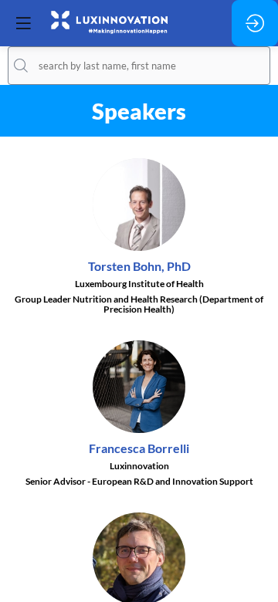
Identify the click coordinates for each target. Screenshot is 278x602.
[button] (23, 23)
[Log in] (255, 23)
